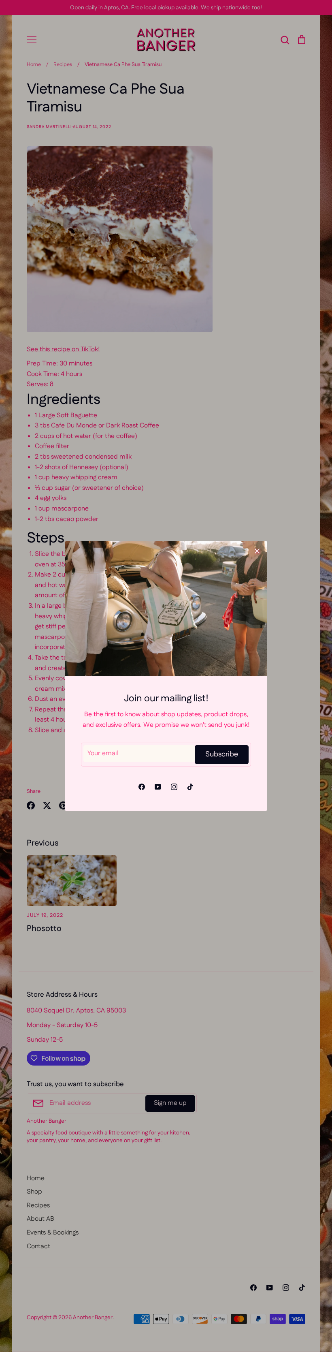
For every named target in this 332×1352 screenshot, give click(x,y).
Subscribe (221, 754)
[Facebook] (142, 787)
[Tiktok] (190, 787)
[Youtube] (158, 787)
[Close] (257, 551)
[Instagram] (174, 787)
